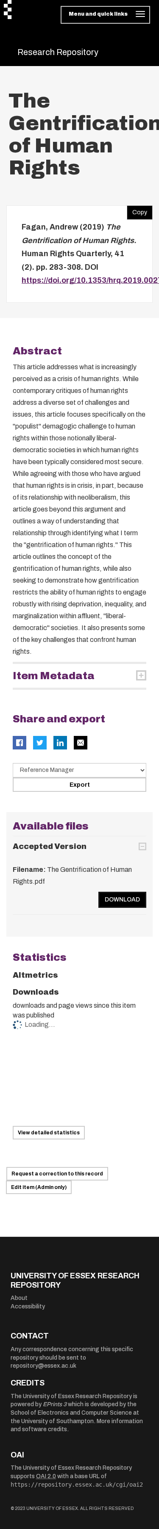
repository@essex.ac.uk (43, 1366)
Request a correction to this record (57, 1174)
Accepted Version (49, 846)
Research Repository (57, 52)
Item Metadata (54, 675)
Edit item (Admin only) (39, 1187)
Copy (137, 210)
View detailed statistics (49, 1133)
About (19, 1298)
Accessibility (28, 1306)
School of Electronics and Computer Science (71, 1413)
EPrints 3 (55, 1404)
